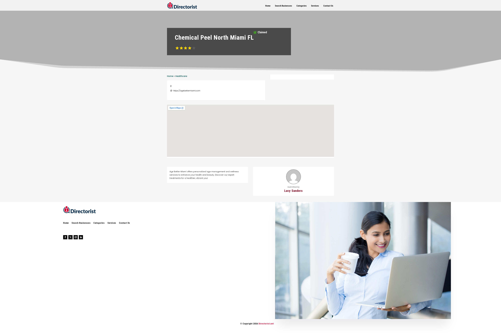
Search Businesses (283, 6)
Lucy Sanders (293, 191)
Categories (301, 6)
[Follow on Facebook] (65, 237)
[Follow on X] (70, 237)
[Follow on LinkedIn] (81, 237)
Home (267, 6)
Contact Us (328, 6)
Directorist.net (266, 323)
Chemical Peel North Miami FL (214, 37)
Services (315, 6)
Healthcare (181, 76)
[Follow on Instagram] (76, 237)
